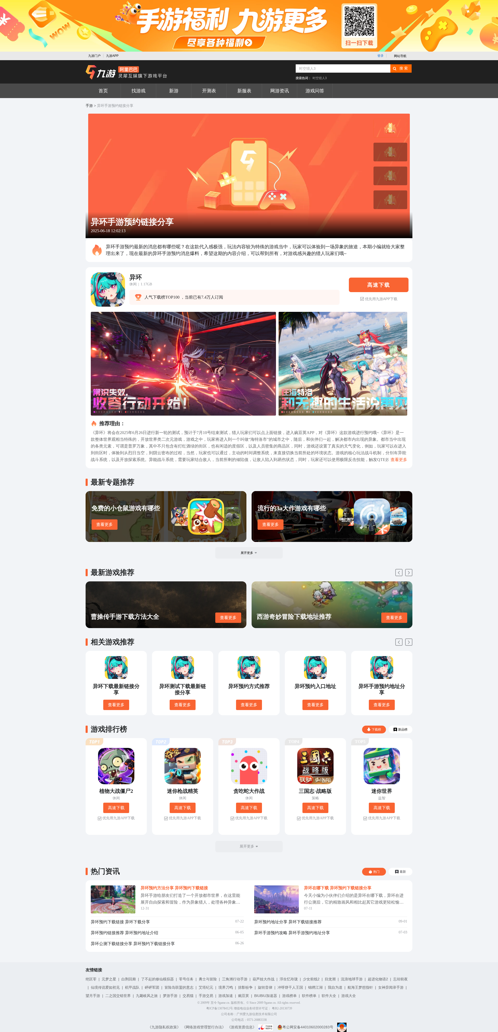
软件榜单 (309, 996)
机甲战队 (132, 987)
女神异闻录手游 (391, 987)
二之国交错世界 (118, 996)
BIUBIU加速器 (265, 996)
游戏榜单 (289, 996)
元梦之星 (109, 979)
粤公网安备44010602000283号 (307, 1027)
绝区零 (91, 979)
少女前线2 (311, 979)
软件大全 (329, 996)
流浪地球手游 (352, 979)
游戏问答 (315, 90)
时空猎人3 (320, 78)
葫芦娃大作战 (263, 979)
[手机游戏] (126, 72)
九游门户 (94, 56)
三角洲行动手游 (234, 979)
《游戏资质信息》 (241, 1027)
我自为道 (335, 987)
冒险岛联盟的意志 (178, 987)
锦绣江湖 (315, 987)
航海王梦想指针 (360, 987)
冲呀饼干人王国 (290, 987)
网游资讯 (279, 90)
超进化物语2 (378, 979)
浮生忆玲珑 (289, 979)
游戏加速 (225, 996)
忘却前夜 (400, 979)
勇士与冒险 (208, 979)
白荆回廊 (128, 979)
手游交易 (206, 996)
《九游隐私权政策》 (164, 1027)
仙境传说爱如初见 (105, 987)
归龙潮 (330, 979)
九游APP (112, 56)
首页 (103, 90)
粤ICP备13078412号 (219, 1008)
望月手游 (93, 996)
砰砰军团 (152, 987)
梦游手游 (170, 996)
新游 (173, 90)
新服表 (244, 90)
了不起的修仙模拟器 (157, 979)
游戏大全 (348, 996)
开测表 (209, 90)
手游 (89, 106)
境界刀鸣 (225, 987)
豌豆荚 (243, 996)
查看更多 (104, 524)
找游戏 (139, 90)
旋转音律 (265, 987)
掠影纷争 (245, 987)
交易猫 (188, 996)
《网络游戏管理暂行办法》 (204, 1027)
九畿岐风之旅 (147, 996)
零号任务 (186, 979)
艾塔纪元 (206, 987)
